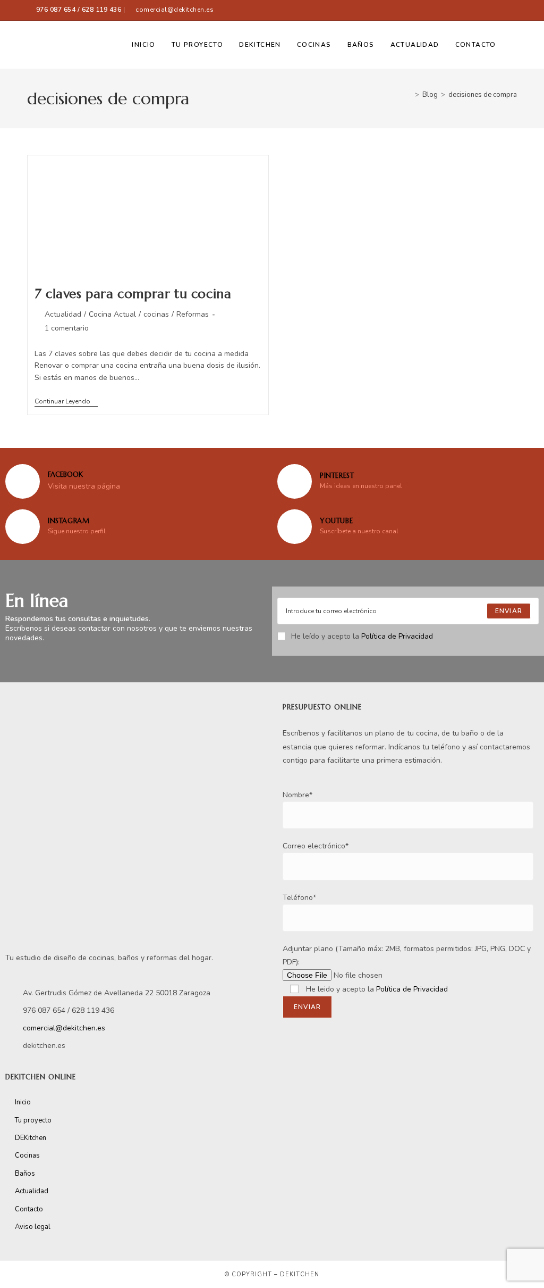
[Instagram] (22, 526)
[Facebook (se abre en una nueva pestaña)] (467, 10)
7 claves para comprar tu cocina (133, 294)
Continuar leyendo (66, 402)
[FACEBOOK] (22, 481)
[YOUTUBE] (294, 526)
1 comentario (67, 328)
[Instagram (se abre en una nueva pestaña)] (500, 10)
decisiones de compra (482, 95)
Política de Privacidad (397, 636)
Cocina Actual (112, 314)
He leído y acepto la (362, 636)
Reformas (192, 314)
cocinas (156, 314)
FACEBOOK (65, 474)
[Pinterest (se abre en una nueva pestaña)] (487, 10)
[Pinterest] (294, 481)
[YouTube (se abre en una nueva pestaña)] (512, 10)
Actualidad (63, 314)
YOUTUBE (336, 520)
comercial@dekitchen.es (174, 9)
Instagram (68, 520)
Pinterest (337, 475)
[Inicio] (409, 95)
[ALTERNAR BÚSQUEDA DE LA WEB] (514, 45)
